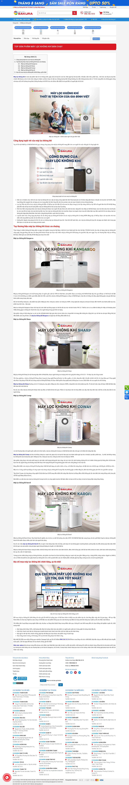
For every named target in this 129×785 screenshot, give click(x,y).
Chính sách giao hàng (45, 668)
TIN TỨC (94, 19)
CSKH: (71, 663)
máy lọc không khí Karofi (30, 544)
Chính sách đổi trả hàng (45, 671)
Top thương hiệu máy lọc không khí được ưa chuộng (31, 61)
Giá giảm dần (45, 38)
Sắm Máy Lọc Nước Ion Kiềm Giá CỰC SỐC (47, 19)
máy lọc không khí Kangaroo (40, 315)
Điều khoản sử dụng (44, 676)
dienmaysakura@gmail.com (51, 781)
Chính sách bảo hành (45, 665)
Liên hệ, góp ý (16, 668)
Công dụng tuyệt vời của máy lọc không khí (28, 59)
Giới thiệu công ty (17, 660)
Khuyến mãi (113, 7)
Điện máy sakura (19, 645)
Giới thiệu (85, 7)
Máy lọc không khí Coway (28, 68)
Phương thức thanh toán (46, 660)
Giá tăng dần (35, 38)
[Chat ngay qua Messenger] (127, 392)
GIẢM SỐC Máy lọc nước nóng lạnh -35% (76, 19)
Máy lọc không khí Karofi (28, 70)
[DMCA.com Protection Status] (25, 683)
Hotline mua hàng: (74, 660)
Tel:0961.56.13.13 (17, 699)
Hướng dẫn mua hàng (45, 663)
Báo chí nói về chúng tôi (109, 19)
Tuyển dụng (103, 7)
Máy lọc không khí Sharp (28, 66)
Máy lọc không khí (19, 77)
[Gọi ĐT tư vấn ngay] (127, 387)
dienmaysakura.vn (39, 784)
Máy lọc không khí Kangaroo (29, 64)
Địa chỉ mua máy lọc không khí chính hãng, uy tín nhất (31, 72)
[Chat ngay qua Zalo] (127, 397)
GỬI (60, 685)
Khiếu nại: (72, 665)
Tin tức (94, 7)
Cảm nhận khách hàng (19, 665)
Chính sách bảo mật (44, 674)
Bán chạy (26, 38)
